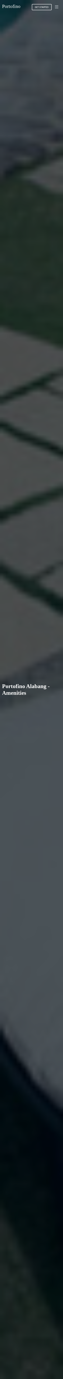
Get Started (42, 7)
